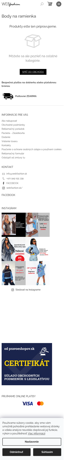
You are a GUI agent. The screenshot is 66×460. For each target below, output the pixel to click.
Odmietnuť (16, 452)
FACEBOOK (12, 183)
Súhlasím (47, 452)
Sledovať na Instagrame (28, 289)
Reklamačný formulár (13, 153)
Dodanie (6, 137)
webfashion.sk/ (14, 188)
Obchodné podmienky (13, 125)
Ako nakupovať (9, 121)
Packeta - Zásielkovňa (13, 133)
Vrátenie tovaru (9, 141)
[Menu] (59, 4)
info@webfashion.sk (16, 173)
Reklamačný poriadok (13, 129)
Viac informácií (36, 433)
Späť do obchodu (33, 72)
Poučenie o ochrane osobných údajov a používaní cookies (32, 149)
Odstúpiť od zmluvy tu (13, 157)
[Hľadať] (42, 4)
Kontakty (6, 145)
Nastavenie (32, 441)
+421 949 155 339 (15, 178)
